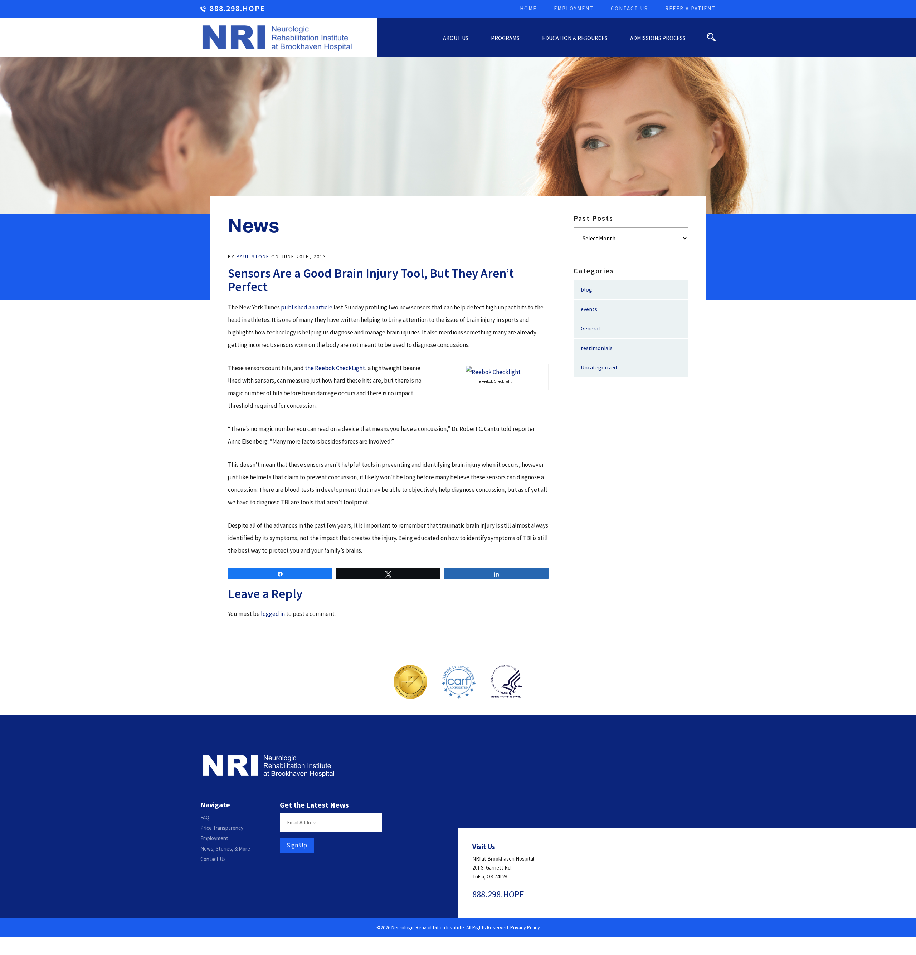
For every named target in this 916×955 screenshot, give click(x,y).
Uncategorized (599, 367)
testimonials (597, 348)
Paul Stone (253, 256)
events (589, 309)
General (590, 328)
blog (586, 289)
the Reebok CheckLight (335, 368)
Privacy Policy (525, 927)
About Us (455, 37)
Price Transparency (221, 827)
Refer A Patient (690, 8)
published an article (306, 307)
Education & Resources (575, 37)
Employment (574, 8)
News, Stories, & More (225, 848)
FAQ (204, 817)
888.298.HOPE (237, 8)
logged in (273, 614)
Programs (505, 37)
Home (528, 8)
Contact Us (629, 8)
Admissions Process (658, 37)
